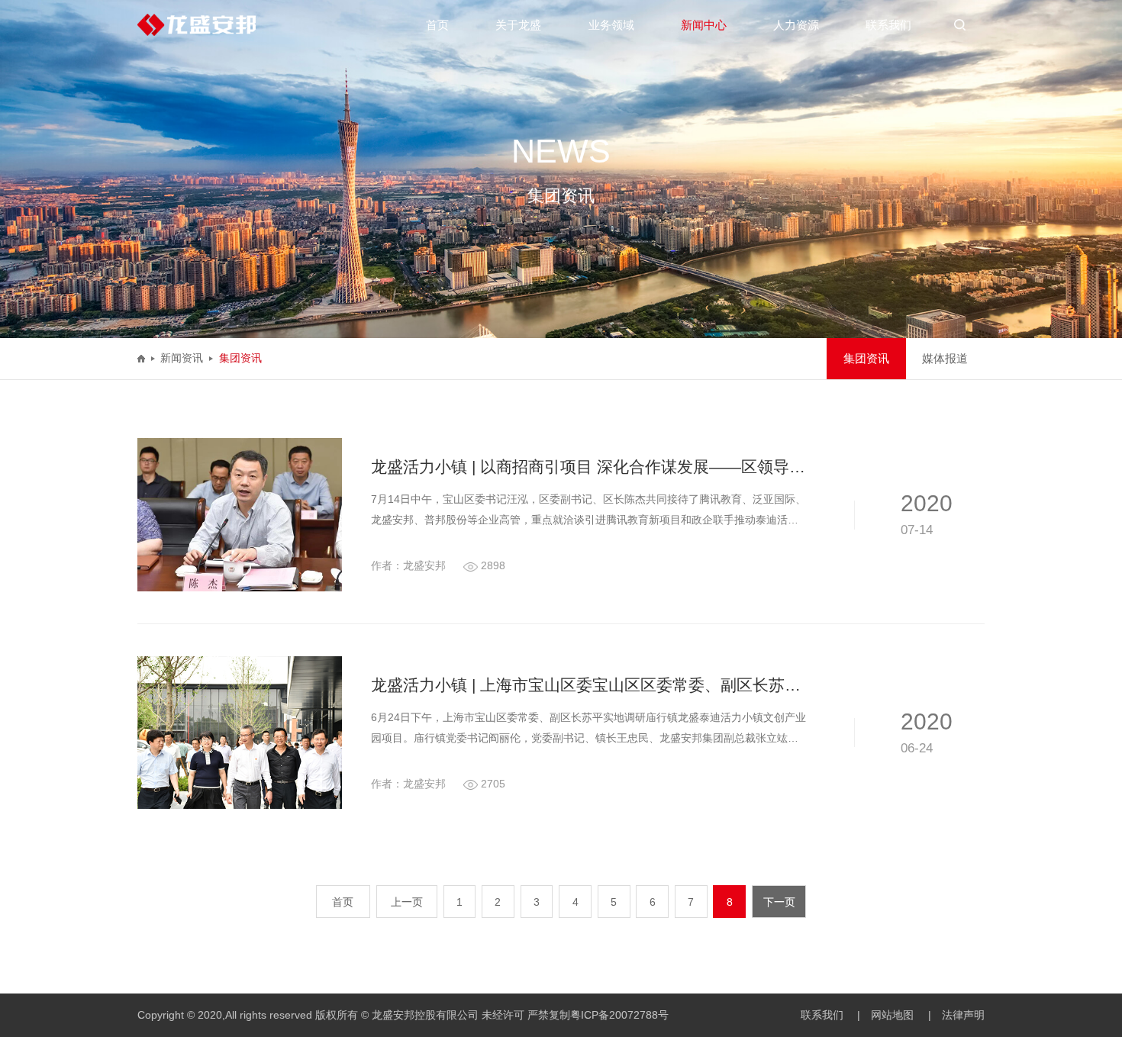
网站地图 (892, 1015)
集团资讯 (240, 358)
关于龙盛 (518, 24)
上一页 (407, 902)
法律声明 (963, 1015)
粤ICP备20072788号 (619, 1015)
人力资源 (796, 24)
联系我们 (888, 24)
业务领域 (611, 24)
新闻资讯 (181, 358)
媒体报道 (945, 358)
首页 (437, 24)
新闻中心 (704, 24)
